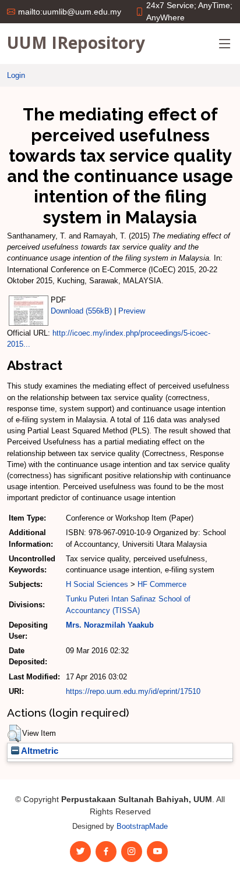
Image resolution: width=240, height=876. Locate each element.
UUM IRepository (76, 42)
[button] (14, 733)
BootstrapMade (142, 826)
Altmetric (38, 751)
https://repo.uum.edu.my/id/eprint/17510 (133, 691)
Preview (131, 311)
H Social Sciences (97, 584)
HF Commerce (161, 584)
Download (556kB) (81, 311)
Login (16, 75)
